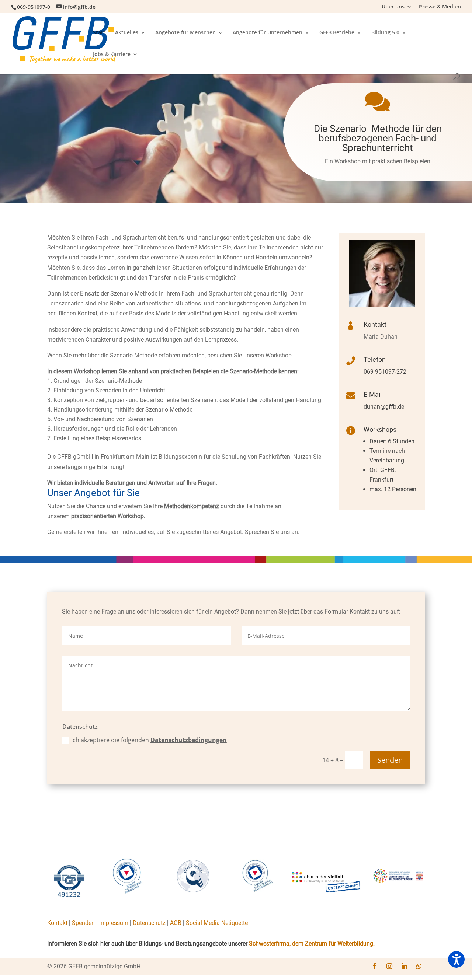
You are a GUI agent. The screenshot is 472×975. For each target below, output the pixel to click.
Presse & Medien (440, 7)
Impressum (113, 922)
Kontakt (57, 922)
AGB (175, 922)
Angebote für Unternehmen (267, 33)
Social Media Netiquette (217, 922)
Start (99, 33)
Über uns (393, 7)
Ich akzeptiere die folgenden (149, 740)
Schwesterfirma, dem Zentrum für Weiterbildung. (312, 943)
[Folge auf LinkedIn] (404, 966)
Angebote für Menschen (185, 33)
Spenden (83, 922)
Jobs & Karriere (112, 54)
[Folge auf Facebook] (375, 966)
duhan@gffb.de (384, 406)
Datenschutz (149, 922)
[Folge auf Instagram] (389, 966)
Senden (390, 760)
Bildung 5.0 (385, 33)
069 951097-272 (385, 371)
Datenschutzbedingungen (188, 740)
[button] (456, 959)
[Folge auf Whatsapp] (419, 966)
